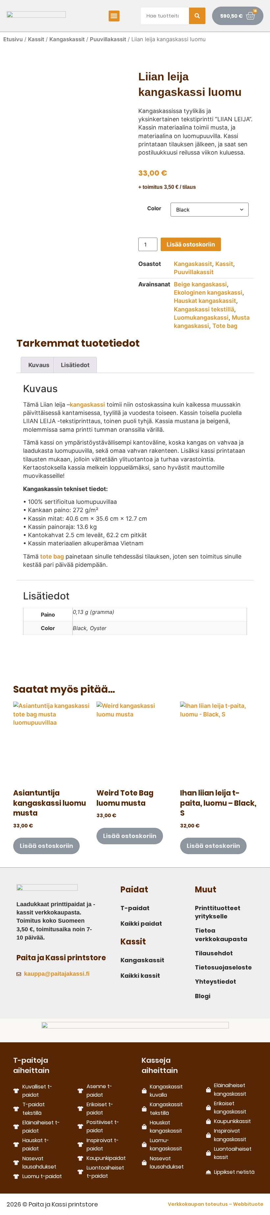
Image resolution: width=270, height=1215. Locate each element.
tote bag (52, 556)
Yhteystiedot (215, 981)
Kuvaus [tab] (38, 365)
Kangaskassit (67, 39)
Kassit (36, 39)
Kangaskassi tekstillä (204, 309)
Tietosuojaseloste (223, 967)
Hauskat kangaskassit (205, 300)
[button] (114, 16)
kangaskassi (87, 404)
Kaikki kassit (140, 975)
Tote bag (224, 325)
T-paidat (135, 908)
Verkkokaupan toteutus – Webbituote (215, 1204)
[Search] (197, 16)
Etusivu (13, 39)
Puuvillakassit (108, 39)
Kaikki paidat (141, 923)
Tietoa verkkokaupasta (221, 934)
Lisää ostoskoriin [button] (46, 846)
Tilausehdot (214, 953)
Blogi (202, 996)
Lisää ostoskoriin (191, 244)
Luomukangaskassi (201, 317)
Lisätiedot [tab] (75, 365)
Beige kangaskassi (200, 284)
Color (154, 208)
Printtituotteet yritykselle (217, 912)
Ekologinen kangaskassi (208, 292)
